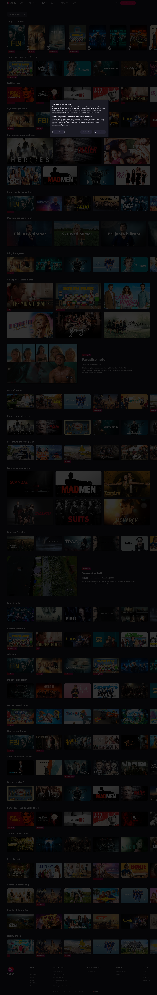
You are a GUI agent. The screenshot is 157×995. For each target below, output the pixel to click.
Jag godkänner (99, 132)
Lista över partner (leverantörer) (61, 125)
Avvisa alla (86, 132)
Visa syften (58, 132)
